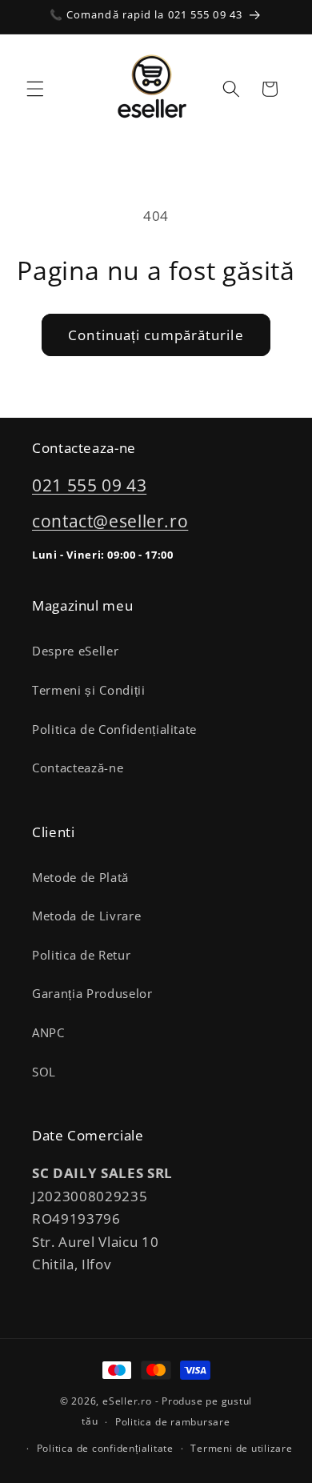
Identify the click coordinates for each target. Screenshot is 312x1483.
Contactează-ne (77, 768)
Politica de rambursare (172, 1422)
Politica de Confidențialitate (114, 729)
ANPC (48, 1032)
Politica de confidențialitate (105, 1448)
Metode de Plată (80, 877)
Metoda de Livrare (86, 916)
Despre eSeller (75, 651)
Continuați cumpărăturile (155, 335)
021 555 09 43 (89, 485)
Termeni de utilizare (241, 1448)
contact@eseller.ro (110, 521)
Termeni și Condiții (89, 690)
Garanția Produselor (92, 993)
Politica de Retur (81, 955)
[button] (35, 89)
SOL (44, 1072)
